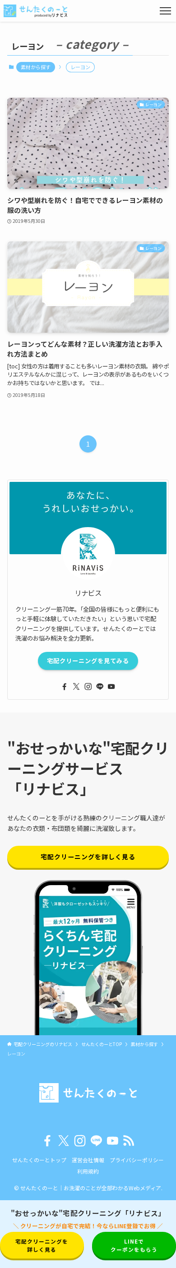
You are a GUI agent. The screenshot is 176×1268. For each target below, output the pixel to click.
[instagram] (88, 686)
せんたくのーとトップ (39, 1160)
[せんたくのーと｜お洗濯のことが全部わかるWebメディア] (35, 11)
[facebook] (64, 686)
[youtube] (111, 686)
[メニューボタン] (165, 10)
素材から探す (36, 67)
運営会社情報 (88, 1160)
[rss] (128, 1141)
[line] (99, 686)
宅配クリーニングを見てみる (88, 660)
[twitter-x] (76, 686)
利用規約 (88, 1171)
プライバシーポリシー (137, 1160)
